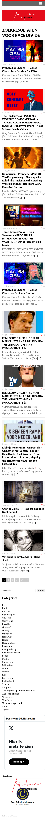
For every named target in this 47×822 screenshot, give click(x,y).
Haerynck (7, 633)
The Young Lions (10, 694)
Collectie (6, 618)
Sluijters (6, 687)
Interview (7, 646)
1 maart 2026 (8, 553)
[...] (30, 81)
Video (5, 706)
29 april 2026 (9, 444)
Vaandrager (8, 697)
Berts (5, 605)
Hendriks (7, 637)
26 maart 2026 (9, 505)
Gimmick (7, 627)
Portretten (7, 678)
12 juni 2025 (8, 112)
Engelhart (7, 624)
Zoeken (40, 590)
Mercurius (7, 662)
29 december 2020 (11, 228)
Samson (6, 684)
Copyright (7, 621)
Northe (5, 671)
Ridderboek (8, 681)
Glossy (5, 630)
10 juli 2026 (8, 334)
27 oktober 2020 (10, 286)
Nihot (5, 668)
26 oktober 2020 (10, 64)
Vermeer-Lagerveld (12, 703)
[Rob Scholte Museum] (23, 15)
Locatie (6, 656)
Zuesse (5, 709)
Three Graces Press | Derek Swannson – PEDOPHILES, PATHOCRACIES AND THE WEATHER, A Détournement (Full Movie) (21, 238)
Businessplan (9, 614)
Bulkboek (7, 611)
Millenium (7, 665)
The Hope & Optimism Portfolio (18, 690)
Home (5, 640)
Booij (4, 608)
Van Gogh (7, 700)
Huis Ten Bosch (9, 643)
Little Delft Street (11, 652)
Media (5, 659)
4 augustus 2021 (10, 170)
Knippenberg (9, 649)
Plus (4, 675)
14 (22, 579)
